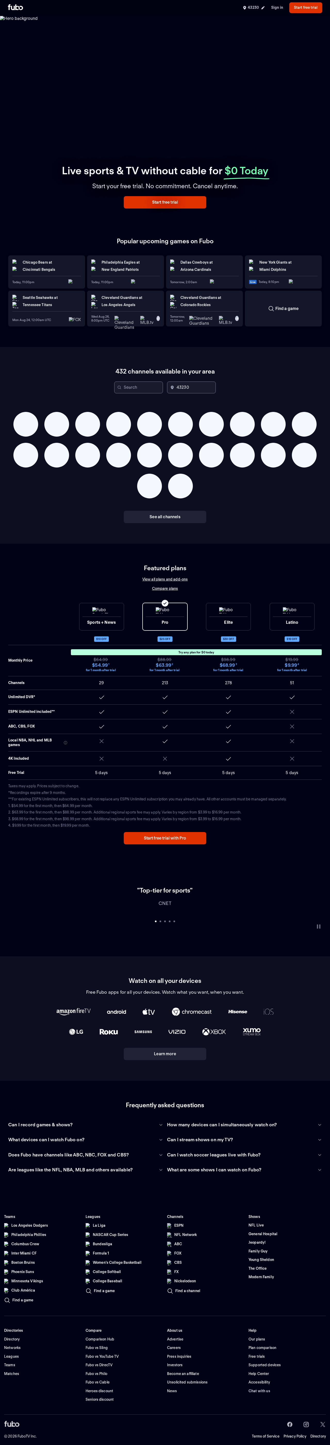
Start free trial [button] (306, 7)
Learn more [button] (165, 1061)
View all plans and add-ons (165, 579)
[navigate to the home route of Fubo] (15, 7)
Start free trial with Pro (165, 838)
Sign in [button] (277, 7)
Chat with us (259, 1399)
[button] (165, 202)
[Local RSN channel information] (65, 743)
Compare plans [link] (165, 588)
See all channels (165, 516)
